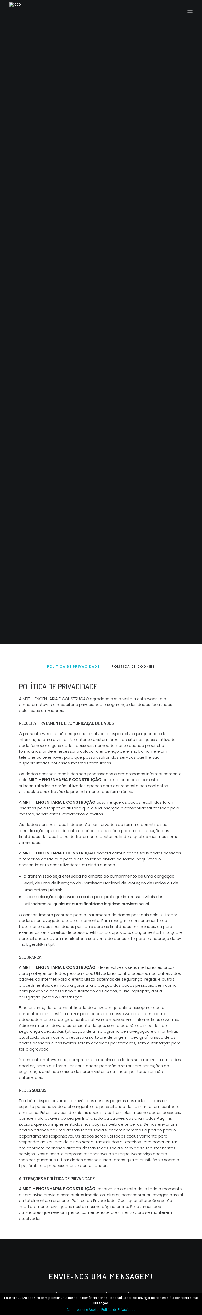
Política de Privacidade (118, 1310)
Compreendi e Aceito (83, 1310)
